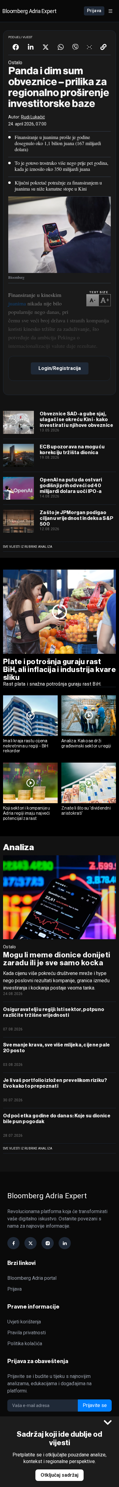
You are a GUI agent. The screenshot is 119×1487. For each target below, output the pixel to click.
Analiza (18, 847)
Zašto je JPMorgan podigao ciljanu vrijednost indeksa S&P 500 (76, 518)
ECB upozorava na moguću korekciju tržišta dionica (72, 449)
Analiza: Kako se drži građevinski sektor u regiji (86, 743)
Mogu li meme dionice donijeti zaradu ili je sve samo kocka (56, 959)
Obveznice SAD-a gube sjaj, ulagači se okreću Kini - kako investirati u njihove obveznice (76, 419)
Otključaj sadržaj (59, 1475)
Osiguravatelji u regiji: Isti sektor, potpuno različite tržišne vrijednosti (53, 1012)
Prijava (94, 10)
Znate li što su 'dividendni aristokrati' (86, 811)
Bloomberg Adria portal (31, 1278)
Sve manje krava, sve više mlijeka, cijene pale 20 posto (56, 1047)
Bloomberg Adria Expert (29, 11)
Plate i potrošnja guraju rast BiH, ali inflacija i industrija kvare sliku (59, 669)
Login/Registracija (59, 368)
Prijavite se (95, 1405)
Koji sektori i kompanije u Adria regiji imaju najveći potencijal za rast (26, 813)
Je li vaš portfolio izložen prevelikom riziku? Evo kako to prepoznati (55, 1083)
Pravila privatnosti (26, 1333)
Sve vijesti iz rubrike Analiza (27, 546)
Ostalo (9, 946)
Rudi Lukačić (33, 117)
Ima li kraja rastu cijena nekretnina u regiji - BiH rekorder (26, 745)
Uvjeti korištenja (24, 1322)
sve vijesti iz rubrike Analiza (27, 1148)
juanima (17, 303)
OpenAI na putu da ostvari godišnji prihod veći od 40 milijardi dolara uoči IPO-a (71, 485)
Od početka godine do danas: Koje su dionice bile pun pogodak (57, 1118)
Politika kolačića (24, 1343)
